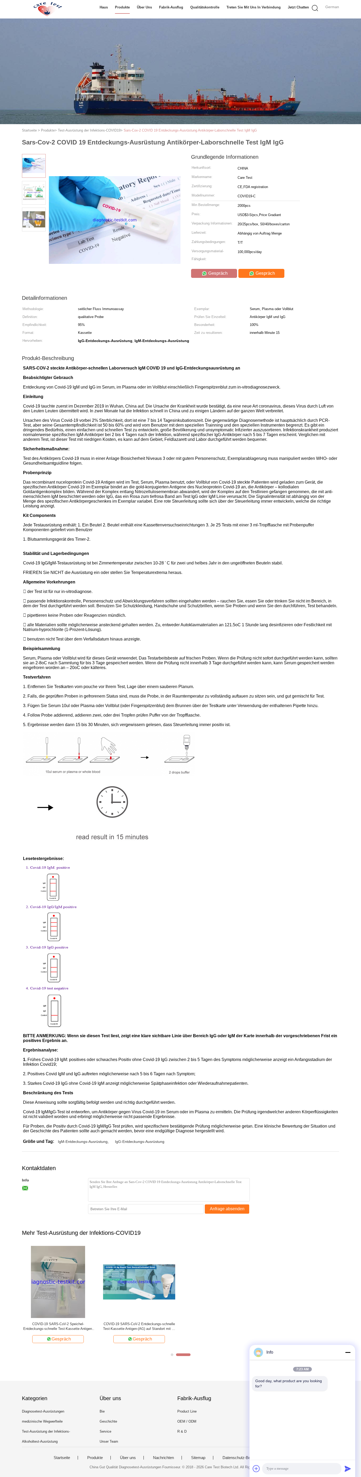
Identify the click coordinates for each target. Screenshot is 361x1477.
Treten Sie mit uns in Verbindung (253, 7)
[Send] (348, 1468)
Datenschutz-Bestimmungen (247, 1458)
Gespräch (217, 273)
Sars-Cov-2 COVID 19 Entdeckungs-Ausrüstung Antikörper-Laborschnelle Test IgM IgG (190, 130)
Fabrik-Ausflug (171, 7)
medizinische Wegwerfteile (42, 1421)
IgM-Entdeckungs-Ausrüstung (83, 1141)
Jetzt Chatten (298, 7)
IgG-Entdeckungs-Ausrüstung (139, 1141)
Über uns (144, 7)
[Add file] (256, 1468)
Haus (104, 7)
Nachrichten (163, 1458)
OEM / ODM (186, 1421)
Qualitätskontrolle (204, 7)
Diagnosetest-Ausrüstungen (43, 1411)
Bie (102, 1411)
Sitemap (198, 1458)
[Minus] (348, 1352)
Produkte (122, 7)
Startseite (62, 1458)
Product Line (187, 1411)
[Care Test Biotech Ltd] (47, 9)
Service (105, 1431)
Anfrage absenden (227, 1209)
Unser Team (109, 1441)
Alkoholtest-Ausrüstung (40, 1441)
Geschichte (108, 1421)
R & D (182, 1431)
